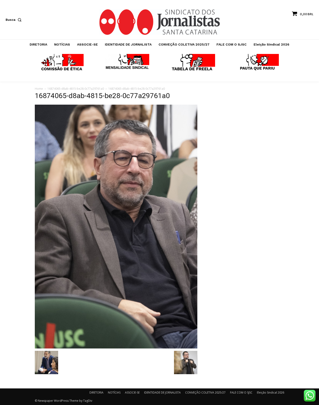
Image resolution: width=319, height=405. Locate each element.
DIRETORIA (96, 392)
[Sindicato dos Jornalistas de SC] (159, 22)
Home (39, 89)
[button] (14, 20)
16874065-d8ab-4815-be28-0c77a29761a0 (75, 89)
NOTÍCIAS (114, 392)
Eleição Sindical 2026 (270, 392)
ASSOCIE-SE (132, 392)
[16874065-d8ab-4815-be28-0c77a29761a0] (116, 226)
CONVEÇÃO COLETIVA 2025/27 (205, 392)
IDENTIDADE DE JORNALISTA (162, 392)
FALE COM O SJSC (241, 392)
